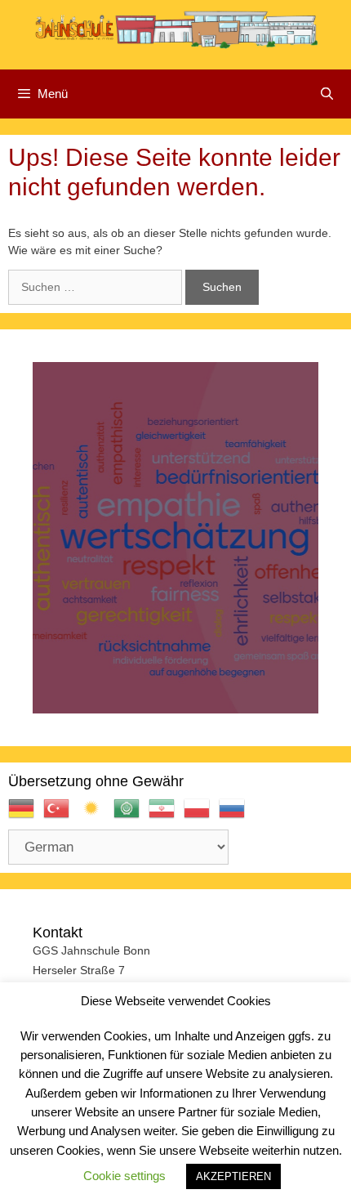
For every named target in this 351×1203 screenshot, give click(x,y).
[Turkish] (60, 815)
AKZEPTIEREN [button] (233, 1176)
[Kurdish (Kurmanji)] (95, 815)
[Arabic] (131, 815)
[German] (25, 815)
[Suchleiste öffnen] (327, 94)
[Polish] (201, 815)
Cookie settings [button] (124, 1176)
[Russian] (236, 815)
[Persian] (166, 815)
